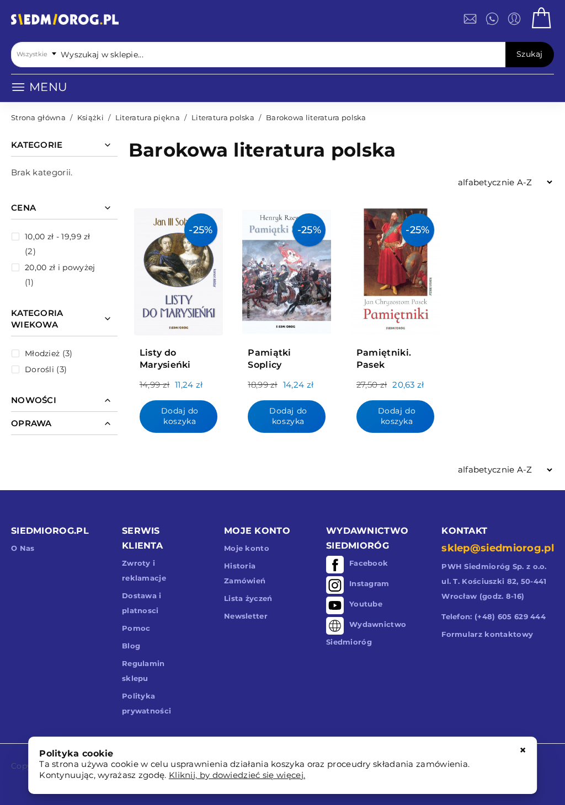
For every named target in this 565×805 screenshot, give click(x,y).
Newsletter (246, 615)
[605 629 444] (492, 18)
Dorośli (39, 369)
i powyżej (60, 267)
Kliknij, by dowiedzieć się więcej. (237, 775)
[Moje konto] (514, 18)
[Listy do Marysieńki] (178, 269)
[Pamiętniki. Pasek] (395, 269)
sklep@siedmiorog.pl (497, 548)
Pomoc (136, 628)
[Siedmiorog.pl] (65, 21)
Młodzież (42, 353)
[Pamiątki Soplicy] (287, 269)
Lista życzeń (248, 598)
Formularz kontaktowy (487, 634)
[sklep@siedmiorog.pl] (470, 18)
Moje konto (246, 548)
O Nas (23, 548)
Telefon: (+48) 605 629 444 (493, 616)
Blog (131, 645)
